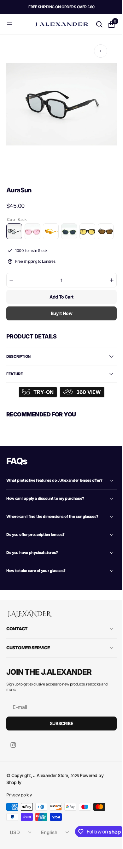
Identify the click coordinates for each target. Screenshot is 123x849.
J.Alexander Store (50, 795)
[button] (17, 24)
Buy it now (59, 331)
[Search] (94, 24)
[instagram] (13, 765)
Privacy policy (19, 814)
